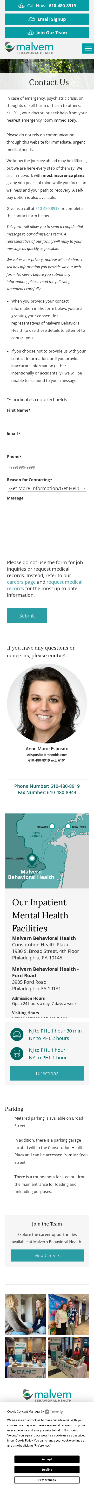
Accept (47, 1459)
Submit (27, 615)
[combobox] (47, 488)
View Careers (47, 1255)
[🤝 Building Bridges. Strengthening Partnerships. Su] (25, 1357)
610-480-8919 (47, 208)
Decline (47, 1469)
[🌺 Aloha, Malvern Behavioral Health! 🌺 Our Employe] (68, 1314)
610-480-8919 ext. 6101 (47, 760)
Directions (47, 1073)
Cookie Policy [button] (24, 1440)
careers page (21, 582)
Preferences (47, 1480)
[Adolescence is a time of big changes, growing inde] (25, 1314)
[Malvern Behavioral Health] (29, 48)
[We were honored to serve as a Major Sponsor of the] (68, 1357)
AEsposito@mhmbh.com (47, 754)
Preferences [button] (42, 1445)
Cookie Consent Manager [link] (23, 1411)
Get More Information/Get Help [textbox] (44, 488)
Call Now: (51, 5)
